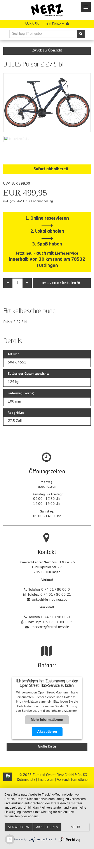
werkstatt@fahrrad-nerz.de (49, 627)
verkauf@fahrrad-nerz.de (49, 600)
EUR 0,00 (32, 23)
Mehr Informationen (47, 719)
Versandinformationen (73, 780)
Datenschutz (26, 780)
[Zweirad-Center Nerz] (47, 10)
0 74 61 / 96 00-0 (55, 590)
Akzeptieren (47, 731)
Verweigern (18, 827)
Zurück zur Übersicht (47, 50)
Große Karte (47, 746)
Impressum (46, 780)
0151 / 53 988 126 (57, 622)
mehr (75, 827)
